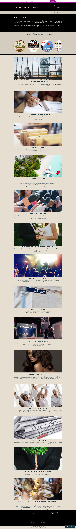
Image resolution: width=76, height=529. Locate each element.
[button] (20, 46)
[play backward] (13, 46)
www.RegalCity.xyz (58, 509)
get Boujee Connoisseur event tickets (39, 34)
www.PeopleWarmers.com (33, 218)
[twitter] (56, 12)
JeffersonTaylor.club (31, 379)
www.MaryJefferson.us (38, 119)
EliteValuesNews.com (52, 443)
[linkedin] (57, 12)
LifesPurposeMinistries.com (46, 474)
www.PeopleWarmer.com (27, 186)
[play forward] (61, 46)
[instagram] (59, 12)
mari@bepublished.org (57, 5)
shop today (57, 378)
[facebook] (54, 12)
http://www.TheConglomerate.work (37, 86)
